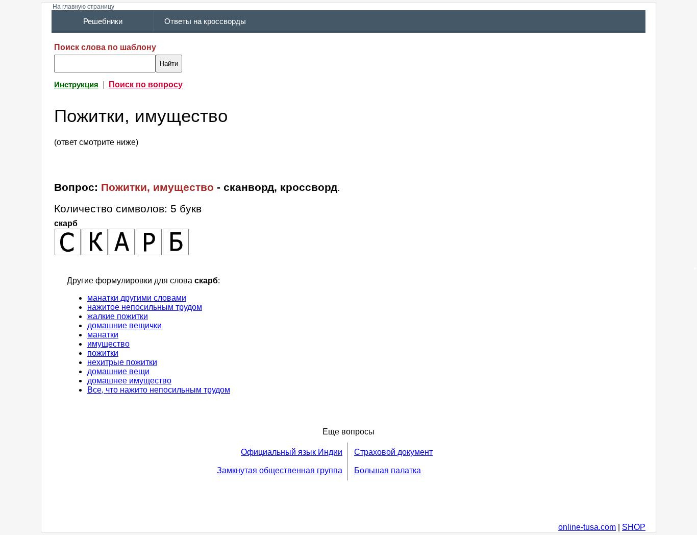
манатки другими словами (136, 298)
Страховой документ (393, 452)
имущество (108, 343)
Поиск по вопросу (146, 84)
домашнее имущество (129, 380)
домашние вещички (124, 325)
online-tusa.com (587, 527)
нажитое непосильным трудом (144, 307)
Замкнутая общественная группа (279, 470)
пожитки (102, 353)
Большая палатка (387, 470)
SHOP (633, 527)
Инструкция (76, 85)
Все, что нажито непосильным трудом (158, 389)
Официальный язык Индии (291, 452)
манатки (102, 334)
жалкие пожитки (117, 316)
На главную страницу (83, 6)
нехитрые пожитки (122, 362)
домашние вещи (118, 371)
